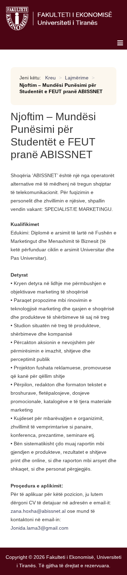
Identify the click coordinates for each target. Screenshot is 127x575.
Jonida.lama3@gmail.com (39, 528)
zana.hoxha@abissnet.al (38, 511)
